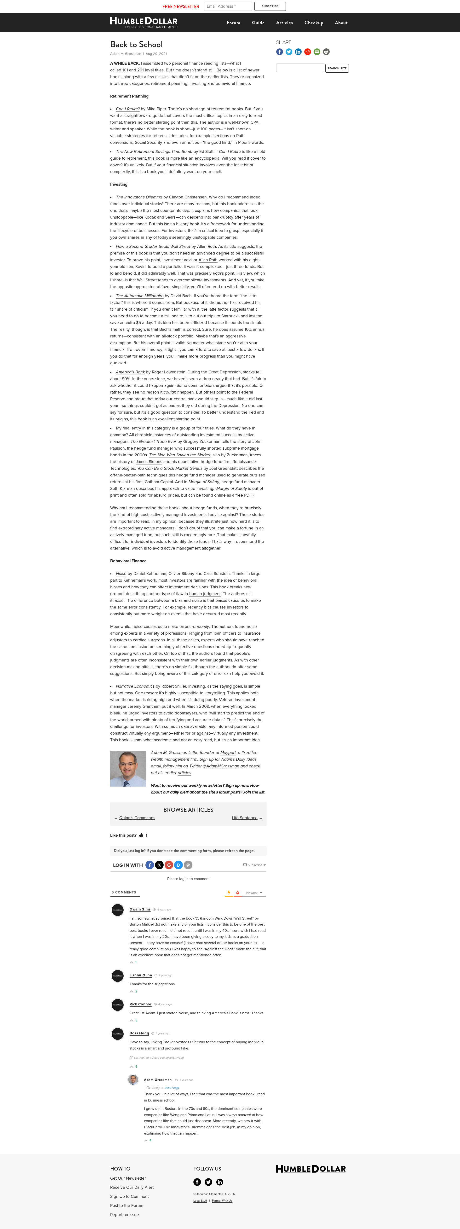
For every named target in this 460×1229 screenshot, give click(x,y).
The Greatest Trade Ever (153, 441)
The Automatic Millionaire (140, 295)
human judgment (205, 593)
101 (125, 70)
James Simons (149, 461)
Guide (258, 22)
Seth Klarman (122, 488)
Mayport (228, 752)
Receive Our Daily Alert (132, 1187)
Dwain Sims (140, 909)
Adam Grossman (158, 1080)
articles (184, 772)
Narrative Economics (135, 686)
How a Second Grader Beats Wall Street (153, 246)
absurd (160, 495)
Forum (234, 22)
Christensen (195, 197)
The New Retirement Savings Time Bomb (154, 151)
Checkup (314, 22)
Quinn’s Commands (137, 817)
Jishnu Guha (141, 975)
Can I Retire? (128, 108)
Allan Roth (208, 259)
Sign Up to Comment (129, 1196)
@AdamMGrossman (221, 766)
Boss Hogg (139, 1033)
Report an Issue (124, 1214)
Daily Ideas (246, 759)
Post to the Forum (126, 1205)
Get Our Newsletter (128, 1178)
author (214, 122)
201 (140, 70)
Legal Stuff (200, 1200)
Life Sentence (245, 817)
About (341, 22)
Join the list (253, 792)
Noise (121, 573)
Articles (284, 22)
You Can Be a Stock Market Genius (169, 468)
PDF (248, 495)
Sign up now (236, 785)
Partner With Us (222, 1200)
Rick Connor (141, 1004)
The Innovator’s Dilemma (139, 197)
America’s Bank (130, 372)
